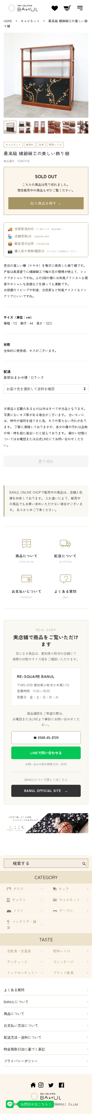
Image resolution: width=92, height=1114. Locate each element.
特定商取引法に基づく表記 (24, 1049)
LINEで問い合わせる (46, 752)
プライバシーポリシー (21, 1060)
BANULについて (16, 1001)
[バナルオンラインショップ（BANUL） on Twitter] (51, 1085)
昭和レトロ (55, 144)
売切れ (30, 144)
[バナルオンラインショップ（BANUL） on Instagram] (40, 1085)
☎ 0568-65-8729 (46, 737)
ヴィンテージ (63, 961)
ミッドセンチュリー (22, 972)
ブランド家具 (63, 972)
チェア (63, 888)
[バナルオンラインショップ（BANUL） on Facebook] (61, 1085)
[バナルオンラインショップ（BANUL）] (30, 1085)
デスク (18, 888)
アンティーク (17, 961)
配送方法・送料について (22, 1037)
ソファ (18, 910)
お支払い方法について (21, 1025)
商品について (14, 1013)
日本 (41, 144)
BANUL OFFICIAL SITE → (46, 790)
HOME (8, 21)
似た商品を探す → (45, 203)
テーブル (65, 910)
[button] (10, 127)
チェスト (18, 899)
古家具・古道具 (19, 950)
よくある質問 (14, 989)
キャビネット (31, 21)
